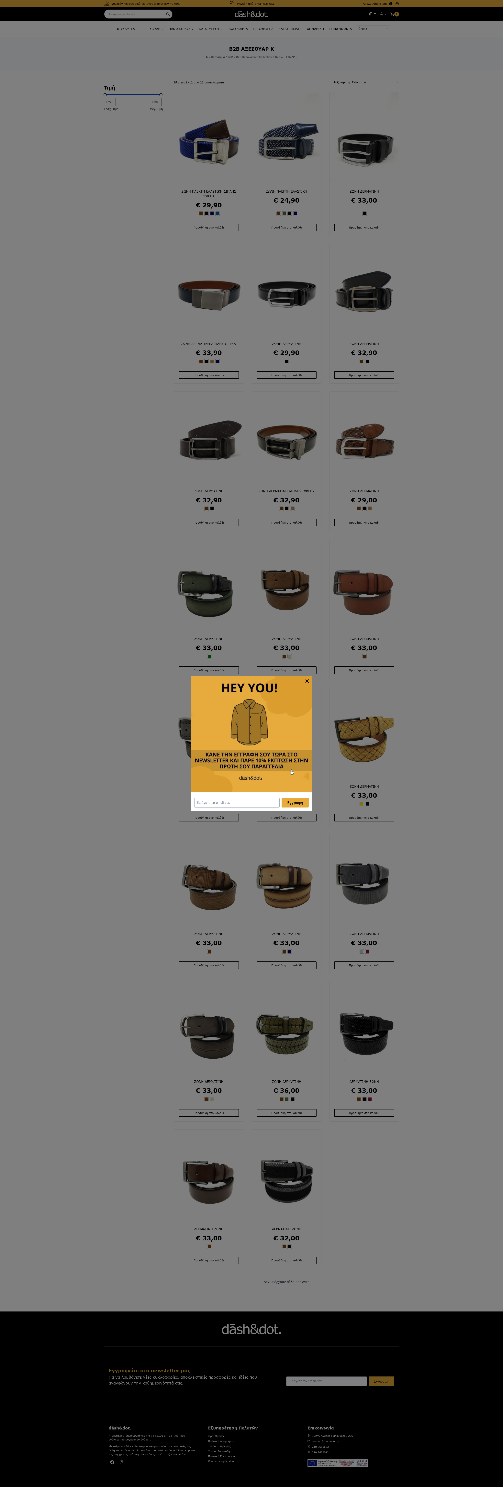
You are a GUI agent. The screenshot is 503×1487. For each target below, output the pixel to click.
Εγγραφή (295, 802)
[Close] (307, 681)
